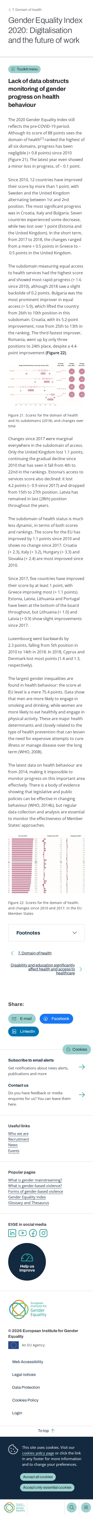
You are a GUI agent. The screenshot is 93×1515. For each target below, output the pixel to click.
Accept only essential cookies (47, 1487)
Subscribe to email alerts (31, 1060)
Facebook (33, 1233)
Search (72, 1507)
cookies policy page (38, 1453)
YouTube (23, 1233)
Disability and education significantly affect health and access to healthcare (42, 970)
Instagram (43, 1233)
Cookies (79, 1049)
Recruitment (18, 1139)
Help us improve (27, 1268)
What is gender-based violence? (35, 1185)
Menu (86, 1507)
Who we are (18, 1133)
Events (13, 1150)
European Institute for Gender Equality (14, 1507)
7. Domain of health (27, 10)
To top (43, 1431)
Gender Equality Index (27, 1196)
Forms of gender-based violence (35, 1191)
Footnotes (28, 932)
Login (17, 1413)
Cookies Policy (25, 1400)
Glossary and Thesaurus (28, 1202)
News (13, 1144)
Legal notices (24, 1374)
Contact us (18, 1085)
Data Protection (26, 1387)
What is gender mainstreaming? (35, 1179)
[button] (22, 1019)
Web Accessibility (27, 1362)
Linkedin (12, 1233)
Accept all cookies (38, 1477)
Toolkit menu (27, 69)
